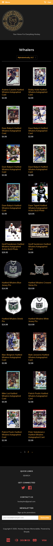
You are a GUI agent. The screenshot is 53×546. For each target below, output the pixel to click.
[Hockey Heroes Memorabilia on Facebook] (30, 489)
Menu (7, 2)
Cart (49, 2)
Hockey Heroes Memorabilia (29, 529)
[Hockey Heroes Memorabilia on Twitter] (23, 489)
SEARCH (26, 476)
